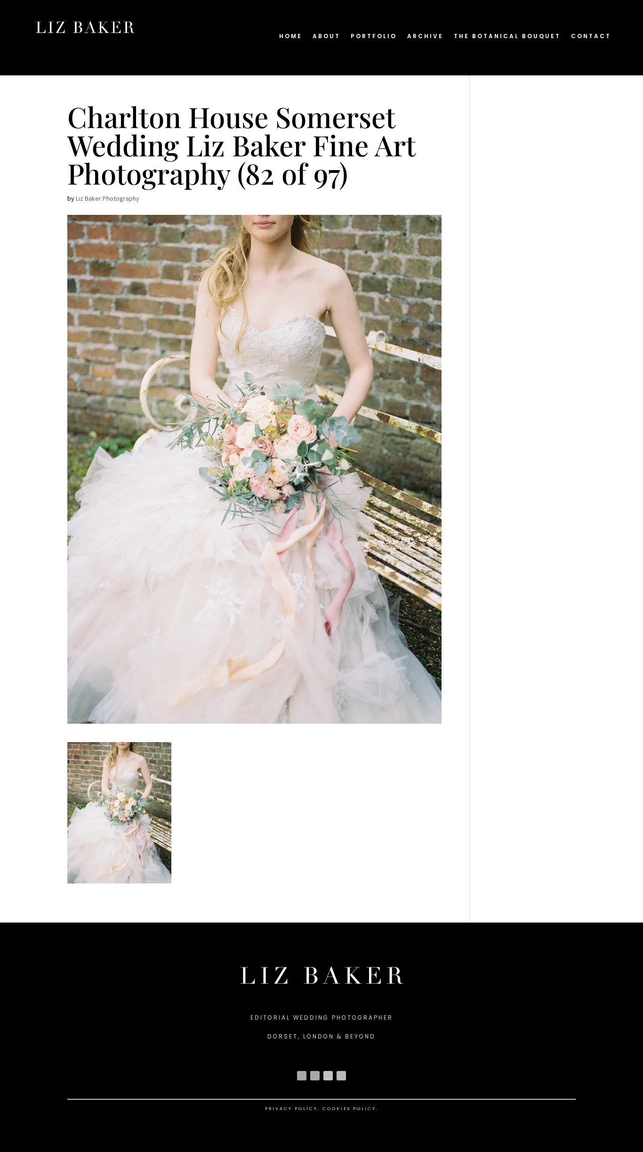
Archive (425, 36)
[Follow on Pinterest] (341, 1075)
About (326, 36)
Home (290, 36)
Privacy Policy (291, 1108)
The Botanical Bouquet (507, 36)
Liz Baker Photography (107, 198)
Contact (591, 36)
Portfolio (374, 36)
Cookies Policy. (350, 1108)
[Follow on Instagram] (301, 1075)
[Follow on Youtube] (328, 1075)
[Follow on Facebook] (315, 1075)
